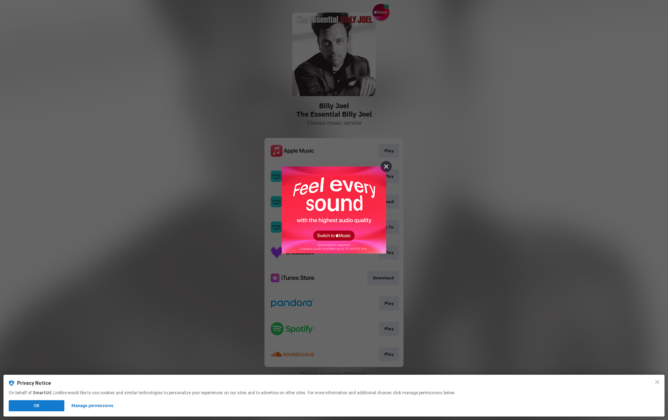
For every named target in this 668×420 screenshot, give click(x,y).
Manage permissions (92, 405)
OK (36, 405)
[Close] (657, 382)
